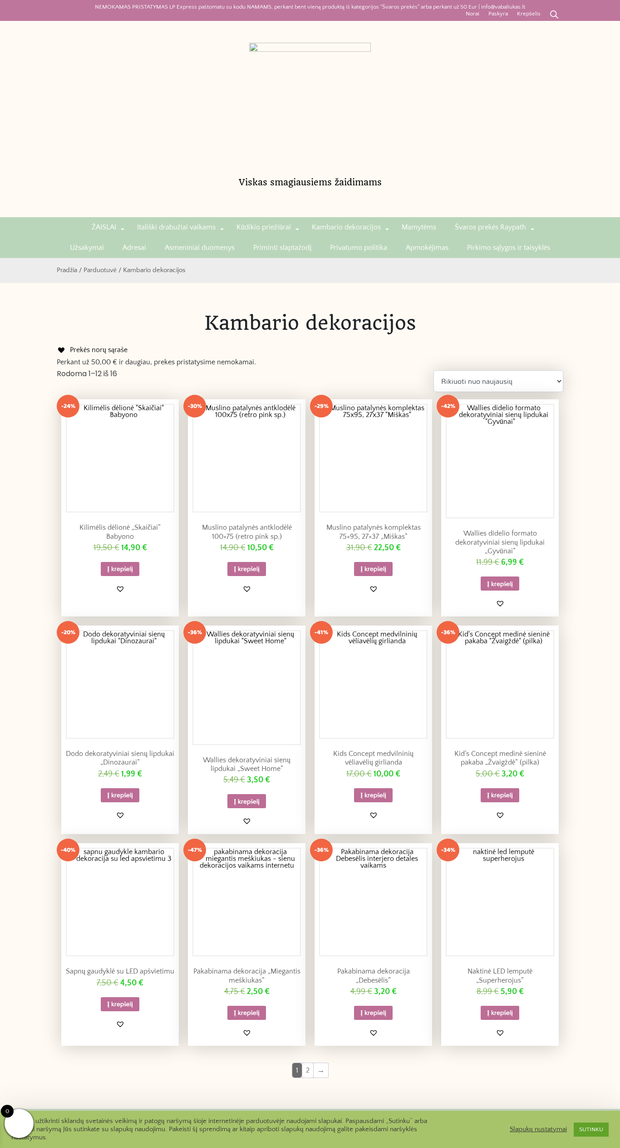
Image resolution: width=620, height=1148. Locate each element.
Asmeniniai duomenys (200, 248)
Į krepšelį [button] (120, 568)
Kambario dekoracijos (346, 227)
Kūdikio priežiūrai (263, 227)
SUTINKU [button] (591, 1129)
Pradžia (67, 270)
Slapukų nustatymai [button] (538, 1129)
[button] (120, 589)
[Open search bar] (554, 13)
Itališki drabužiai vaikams (176, 227)
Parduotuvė (100, 270)
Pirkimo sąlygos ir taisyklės (508, 248)
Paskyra (498, 13)
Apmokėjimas (427, 248)
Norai (472, 13)
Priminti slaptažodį (282, 248)
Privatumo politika (358, 248)
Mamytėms (419, 227)
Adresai (134, 248)
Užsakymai (87, 248)
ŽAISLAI (104, 227)
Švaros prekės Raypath (490, 227)
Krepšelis (529, 13)
